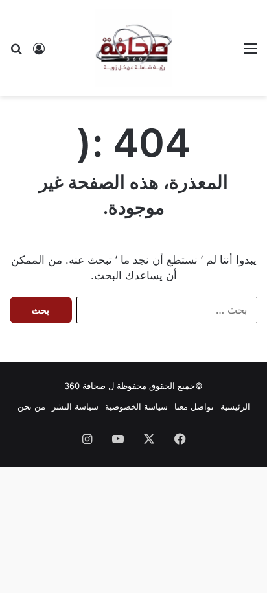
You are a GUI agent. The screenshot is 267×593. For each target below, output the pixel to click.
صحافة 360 (85, 385)
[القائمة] (250, 52)
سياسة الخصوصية (136, 406)
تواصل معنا (194, 406)
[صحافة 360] (133, 48)
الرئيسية (235, 406)
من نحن (31, 406)
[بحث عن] (16, 52)
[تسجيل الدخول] (38, 52)
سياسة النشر (75, 406)
